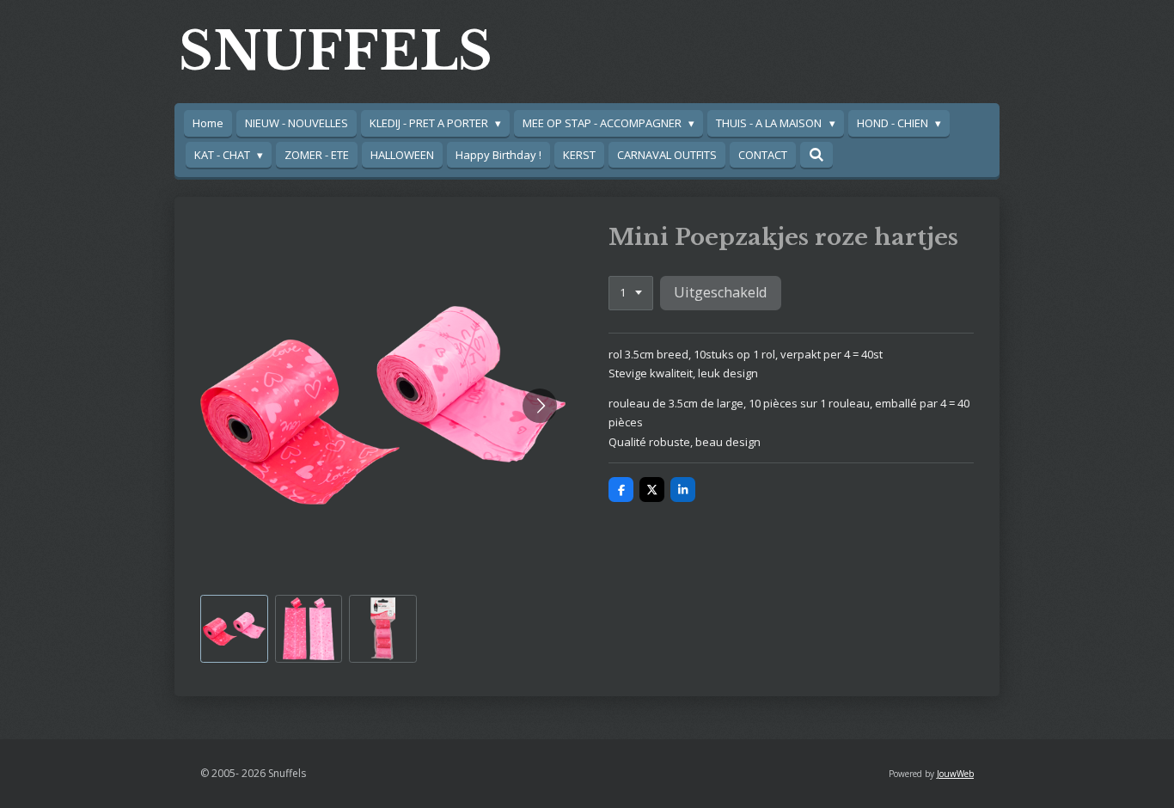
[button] (234, 629)
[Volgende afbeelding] (540, 406)
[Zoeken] (816, 155)
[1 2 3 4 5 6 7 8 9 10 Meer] (630, 293)
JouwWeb (955, 774)
